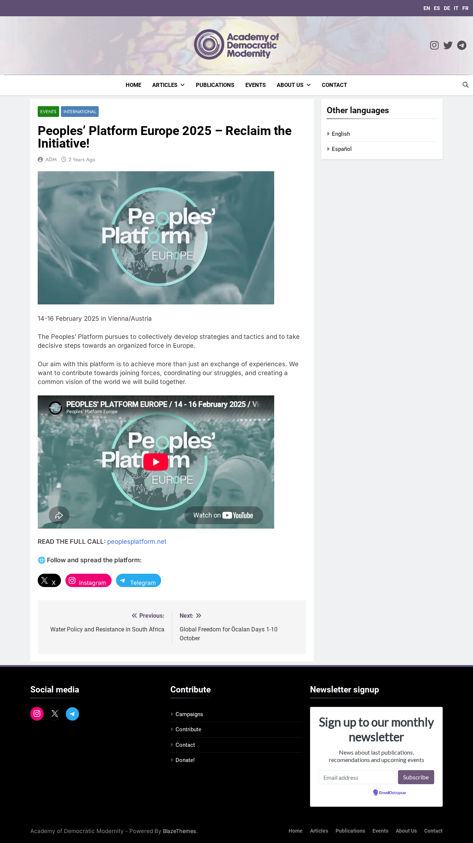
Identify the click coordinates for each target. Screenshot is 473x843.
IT (456, 8)
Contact (334, 85)
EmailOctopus (392, 793)
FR (465, 8)
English (341, 134)
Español (342, 149)
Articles (164, 85)
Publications (215, 85)
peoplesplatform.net (137, 541)
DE (447, 8)
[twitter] (448, 45)
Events (255, 85)
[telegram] (462, 45)
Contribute (188, 729)
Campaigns (189, 714)
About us (290, 85)
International (80, 111)
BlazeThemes (179, 831)
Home (133, 85)
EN (426, 8)
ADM (51, 159)
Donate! (185, 760)
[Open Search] (466, 85)
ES (437, 8)
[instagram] (434, 45)
